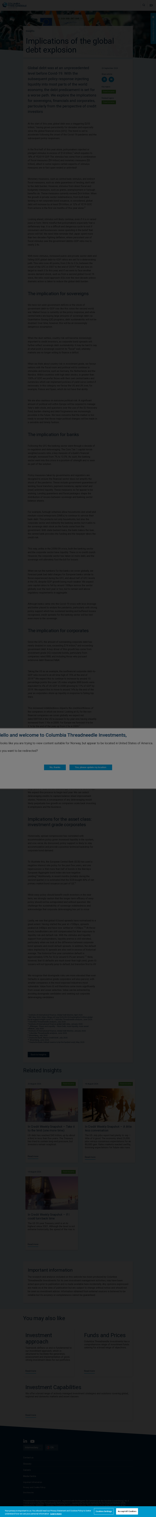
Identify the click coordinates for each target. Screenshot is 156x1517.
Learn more (56, 1514)
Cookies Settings (104, 1511)
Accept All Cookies (127, 1511)
